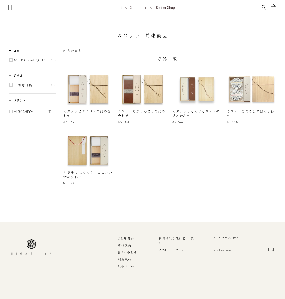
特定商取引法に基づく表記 (176, 240)
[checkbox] (35, 60)
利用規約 (125, 259)
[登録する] (271, 249)
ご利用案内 (126, 238)
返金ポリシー (127, 266)
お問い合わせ (127, 252)
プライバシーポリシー (173, 250)
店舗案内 (125, 245)
